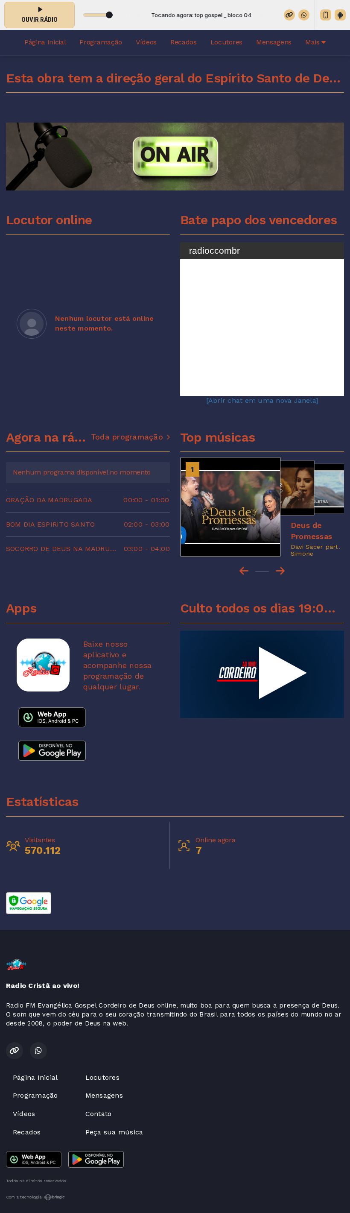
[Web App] (325, 15)
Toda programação (127, 437)
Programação (100, 42)
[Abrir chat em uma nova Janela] (262, 400)
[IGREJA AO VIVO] (262, 674)
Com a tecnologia (24, 1197)
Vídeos (146, 42)
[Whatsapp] (303, 15)
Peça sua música (114, 1132)
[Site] (289, 15)
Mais (313, 42)
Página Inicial (45, 42)
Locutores (226, 42)
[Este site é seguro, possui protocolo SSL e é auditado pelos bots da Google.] (28, 902)
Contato (98, 1114)
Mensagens (274, 42)
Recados (183, 42)
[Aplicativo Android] (340, 15)
